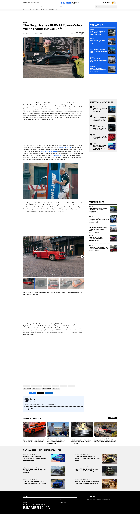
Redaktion (97, 212)
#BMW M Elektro (47, 385)
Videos (77, 7)
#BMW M (40, 385)
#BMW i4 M (33, 385)
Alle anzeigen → (112, 417)
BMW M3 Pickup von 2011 (49, 151)
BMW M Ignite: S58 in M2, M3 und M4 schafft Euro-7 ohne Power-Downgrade (81, 441)
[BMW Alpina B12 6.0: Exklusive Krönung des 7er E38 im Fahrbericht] (113, 209)
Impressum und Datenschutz (29, 499)
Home (26, 7)
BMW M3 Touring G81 (65, 147)
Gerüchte (69, 7)
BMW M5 (91, 235)
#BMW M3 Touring (36, 388)
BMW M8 (95, 125)
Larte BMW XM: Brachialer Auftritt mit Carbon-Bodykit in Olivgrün (86, 470)
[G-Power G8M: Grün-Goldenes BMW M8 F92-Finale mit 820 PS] (112, 128)
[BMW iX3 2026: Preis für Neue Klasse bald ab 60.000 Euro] (112, 50)
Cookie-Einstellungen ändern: (29, 504)
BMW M (38, 9)
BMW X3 (91, 225)
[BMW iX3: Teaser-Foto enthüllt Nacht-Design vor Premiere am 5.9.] (112, 118)
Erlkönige (60, 7)
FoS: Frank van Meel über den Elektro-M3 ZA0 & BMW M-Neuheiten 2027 (56, 441)
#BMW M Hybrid (55, 385)
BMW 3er (92, 66)
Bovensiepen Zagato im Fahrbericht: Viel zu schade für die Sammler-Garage (99, 219)
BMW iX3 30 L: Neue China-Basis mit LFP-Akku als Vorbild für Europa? (34, 470)
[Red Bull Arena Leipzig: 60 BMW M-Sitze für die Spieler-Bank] (112, 137)
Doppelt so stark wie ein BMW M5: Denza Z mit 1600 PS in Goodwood (33, 440)
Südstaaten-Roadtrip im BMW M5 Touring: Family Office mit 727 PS (98, 247)
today (70, 2)
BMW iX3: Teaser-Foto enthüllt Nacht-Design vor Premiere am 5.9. (99, 119)
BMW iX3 (92, 29)
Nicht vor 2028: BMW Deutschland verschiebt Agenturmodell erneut (87, 482)
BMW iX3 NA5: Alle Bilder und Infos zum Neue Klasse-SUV (98, 42)
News (33, 7)
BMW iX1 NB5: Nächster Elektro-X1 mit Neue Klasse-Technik (98, 60)
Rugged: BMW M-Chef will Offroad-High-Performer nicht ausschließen (105, 440)
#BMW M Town (64, 385)
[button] (82, 256)
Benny (35, 33)
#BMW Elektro (26, 385)
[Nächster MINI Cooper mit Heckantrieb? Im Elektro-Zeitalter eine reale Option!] (112, 146)
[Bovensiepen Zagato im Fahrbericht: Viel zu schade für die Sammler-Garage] (113, 219)
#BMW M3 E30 (72, 385)
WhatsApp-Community (34, 2)
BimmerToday (26, 9)
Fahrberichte (50, 7)
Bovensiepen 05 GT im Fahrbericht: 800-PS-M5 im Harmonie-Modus (97, 239)
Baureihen (41, 7)
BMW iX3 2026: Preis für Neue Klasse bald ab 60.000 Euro (98, 51)
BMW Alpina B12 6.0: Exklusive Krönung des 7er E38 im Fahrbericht (98, 209)
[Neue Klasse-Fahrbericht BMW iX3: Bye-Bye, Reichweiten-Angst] (112, 32)
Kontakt (43, 499)
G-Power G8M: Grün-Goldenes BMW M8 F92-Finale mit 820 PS (100, 128)
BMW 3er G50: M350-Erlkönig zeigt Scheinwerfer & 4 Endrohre (98, 69)
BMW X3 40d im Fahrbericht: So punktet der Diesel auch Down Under (98, 229)
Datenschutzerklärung (41, 504)
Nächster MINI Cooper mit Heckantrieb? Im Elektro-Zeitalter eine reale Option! (99, 147)
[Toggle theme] (113, 2)
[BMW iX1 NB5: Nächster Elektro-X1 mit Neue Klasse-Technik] (112, 60)
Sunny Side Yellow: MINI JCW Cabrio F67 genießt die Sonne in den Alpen (87, 458)
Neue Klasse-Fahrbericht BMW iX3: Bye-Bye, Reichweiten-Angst (97, 32)
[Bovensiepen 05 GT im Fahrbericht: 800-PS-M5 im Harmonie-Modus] (113, 238)
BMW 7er (91, 206)
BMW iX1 (92, 57)
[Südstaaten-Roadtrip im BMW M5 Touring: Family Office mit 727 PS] (113, 248)
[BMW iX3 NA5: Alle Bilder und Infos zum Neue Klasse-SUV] (112, 41)
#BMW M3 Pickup (27, 388)
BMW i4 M (57, 155)
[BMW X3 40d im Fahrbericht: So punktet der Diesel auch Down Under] (113, 228)
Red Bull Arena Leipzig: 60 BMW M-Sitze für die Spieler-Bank (100, 137)
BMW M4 (91, 216)
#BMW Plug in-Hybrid (46, 388)
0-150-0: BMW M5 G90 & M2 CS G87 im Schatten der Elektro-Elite (34, 482)
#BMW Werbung (56, 388)
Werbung (25, 2)
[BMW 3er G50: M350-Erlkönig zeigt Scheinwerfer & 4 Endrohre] (112, 69)
